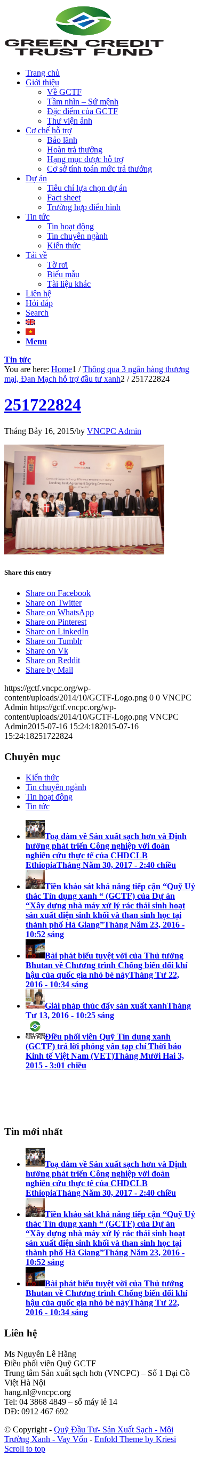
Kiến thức (42, 777)
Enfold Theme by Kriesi (135, 1439)
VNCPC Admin (114, 431)
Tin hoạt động (49, 796)
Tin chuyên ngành (56, 787)
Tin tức (17, 359)
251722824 (42, 404)
